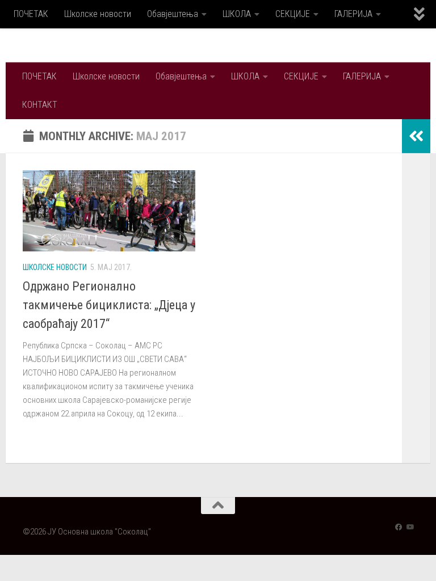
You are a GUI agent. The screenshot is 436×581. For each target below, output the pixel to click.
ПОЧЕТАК (31, 14)
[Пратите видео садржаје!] (409, 527)
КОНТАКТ (39, 104)
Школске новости (97, 14)
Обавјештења (172, 14)
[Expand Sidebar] (416, 136)
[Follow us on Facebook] (398, 527)
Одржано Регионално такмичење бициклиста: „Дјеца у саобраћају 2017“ (109, 305)
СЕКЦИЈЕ (292, 14)
